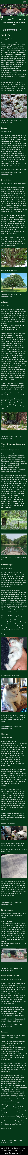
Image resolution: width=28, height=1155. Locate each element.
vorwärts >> (20, 30)
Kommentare (5, 122)
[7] (16, 30)
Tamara (3, 120)
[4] (10, 30)
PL (11, 122)
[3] (8, 30)
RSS (11, 970)
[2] (6, 30)
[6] (14, 30)
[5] (12, 30)
